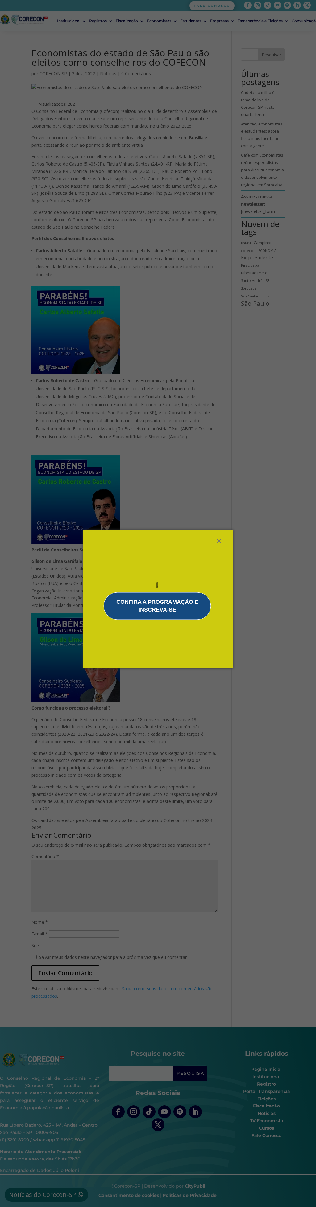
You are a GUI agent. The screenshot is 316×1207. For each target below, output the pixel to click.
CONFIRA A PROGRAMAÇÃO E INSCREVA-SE (157, 606)
